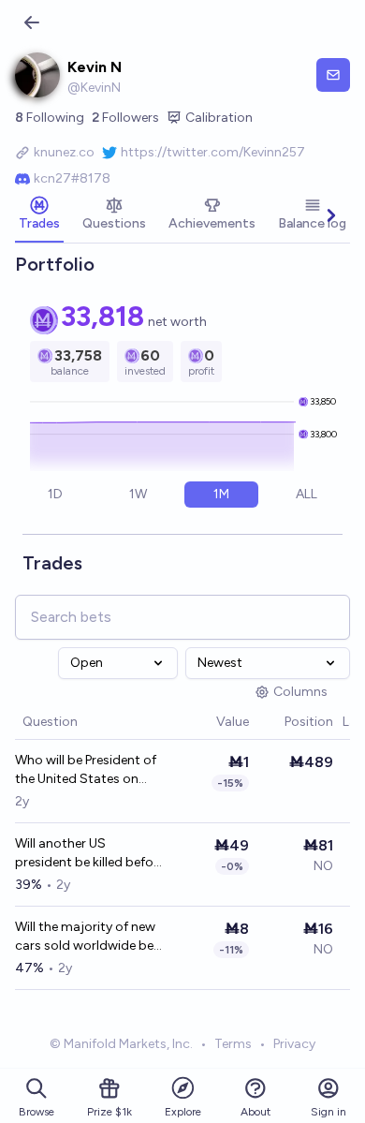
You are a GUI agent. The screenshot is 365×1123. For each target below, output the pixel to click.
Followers (125, 118)
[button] (207, 722)
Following (49, 118)
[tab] (39, 215)
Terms (233, 1044)
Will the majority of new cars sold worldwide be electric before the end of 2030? (90, 937)
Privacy (294, 1044)
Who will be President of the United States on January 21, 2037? (85, 770)
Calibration (219, 118)
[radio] (56, 494)
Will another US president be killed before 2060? (90, 853)
